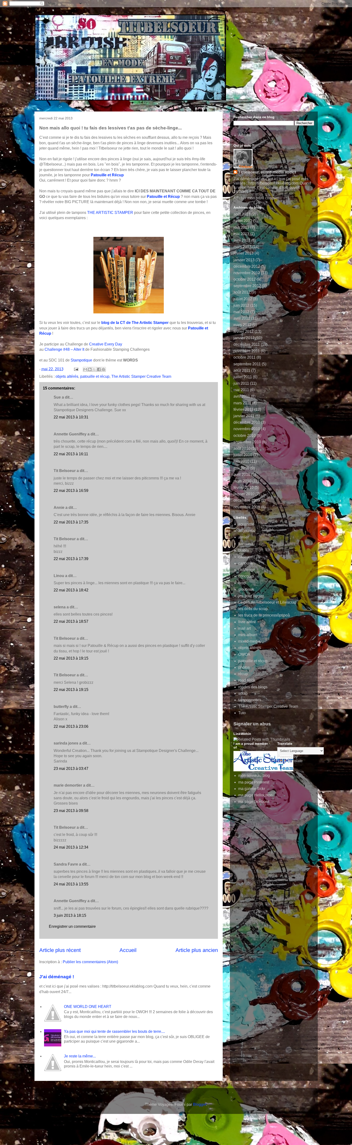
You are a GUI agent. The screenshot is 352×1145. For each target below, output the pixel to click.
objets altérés (67, 376)
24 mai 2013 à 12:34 (71, 847)
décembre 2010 (246, 422)
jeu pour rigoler (251, 596)
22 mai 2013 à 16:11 (71, 454)
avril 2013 (241, 240)
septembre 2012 (247, 286)
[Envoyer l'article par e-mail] (75, 369)
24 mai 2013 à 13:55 (71, 884)
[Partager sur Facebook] (99, 369)
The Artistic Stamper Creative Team (141, 376)
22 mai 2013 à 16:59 (71, 491)
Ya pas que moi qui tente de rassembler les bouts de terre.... (114, 1031)
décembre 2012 (246, 266)
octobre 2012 (244, 279)
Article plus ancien (197, 950)
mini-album (247, 635)
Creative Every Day (105, 344)
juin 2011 (241, 383)
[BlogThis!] (89, 369)
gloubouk (246, 589)
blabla (243, 550)
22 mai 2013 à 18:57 (71, 621)
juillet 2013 (242, 221)
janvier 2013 (244, 260)
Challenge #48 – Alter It (64, 349)
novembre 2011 (246, 351)
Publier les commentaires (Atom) (90, 962)
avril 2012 (241, 318)
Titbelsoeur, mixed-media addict (267, 172)
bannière (245, 544)
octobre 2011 (244, 357)
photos (244, 667)
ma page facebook (254, 802)
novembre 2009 (246, 507)
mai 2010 (241, 468)
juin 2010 (241, 461)
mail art (244, 628)
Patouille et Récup (107, 175)
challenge (246, 570)
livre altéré (247, 622)
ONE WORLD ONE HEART (87, 1007)
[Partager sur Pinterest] (103, 369)
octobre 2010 (244, 436)
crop (242, 583)
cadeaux (245, 557)
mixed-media (249, 641)
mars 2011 (242, 403)
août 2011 (241, 370)
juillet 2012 (242, 299)
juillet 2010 (242, 455)
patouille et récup (94, 376)
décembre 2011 (246, 344)
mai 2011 (241, 390)
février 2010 (243, 487)
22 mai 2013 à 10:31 (71, 417)
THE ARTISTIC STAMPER (110, 213)
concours (246, 576)
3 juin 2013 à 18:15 (70, 915)
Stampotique (81, 360)
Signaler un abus (252, 723)
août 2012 (241, 292)
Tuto (242, 713)
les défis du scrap (253, 609)
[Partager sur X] (94, 369)
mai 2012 (241, 312)
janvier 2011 (243, 416)
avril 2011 (241, 396)
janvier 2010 (244, 494)
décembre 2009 (246, 500)
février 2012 (243, 331)
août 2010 (241, 448)
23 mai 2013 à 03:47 (71, 769)
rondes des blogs (252, 687)
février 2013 (243, 253)
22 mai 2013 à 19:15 (71, 658)
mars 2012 (242, 325)
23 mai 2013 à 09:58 (71, 811)
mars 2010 (242, 481)
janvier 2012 (244, 338)
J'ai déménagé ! (56, 976)
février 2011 (243, 409)
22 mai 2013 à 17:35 (71, 522)
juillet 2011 (242, 377)
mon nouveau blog (254, 775)
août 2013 (241, 214)
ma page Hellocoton (255, 795)
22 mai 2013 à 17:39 (71, 559)
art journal (246, 531)
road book (246, 680)
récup (243, 674)
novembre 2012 (246, 273)
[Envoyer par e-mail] (85, 369)
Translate (295, 761)
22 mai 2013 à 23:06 (71, 726)
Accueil (127, 950)
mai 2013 (241, 234)
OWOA (244, 654)
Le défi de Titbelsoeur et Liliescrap (267, 602)
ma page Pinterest (253, 782)
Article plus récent (60, 950)
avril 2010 (241, 474)
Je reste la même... (80, 1056)
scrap (243, 693)
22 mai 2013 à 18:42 (71, 590)
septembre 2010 (247, 442)
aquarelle (246, 524)
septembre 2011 (247, 364)
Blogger (199, 1104)
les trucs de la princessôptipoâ (264, 615)
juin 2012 (241, 305)
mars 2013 (242, 247)
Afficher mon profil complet (255, 198)
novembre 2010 (246, 429)
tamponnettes (249, 700)
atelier (243, 537)
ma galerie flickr (251, 789)
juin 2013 (241, 227)
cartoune (245, 563)
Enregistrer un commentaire (72, 926)
